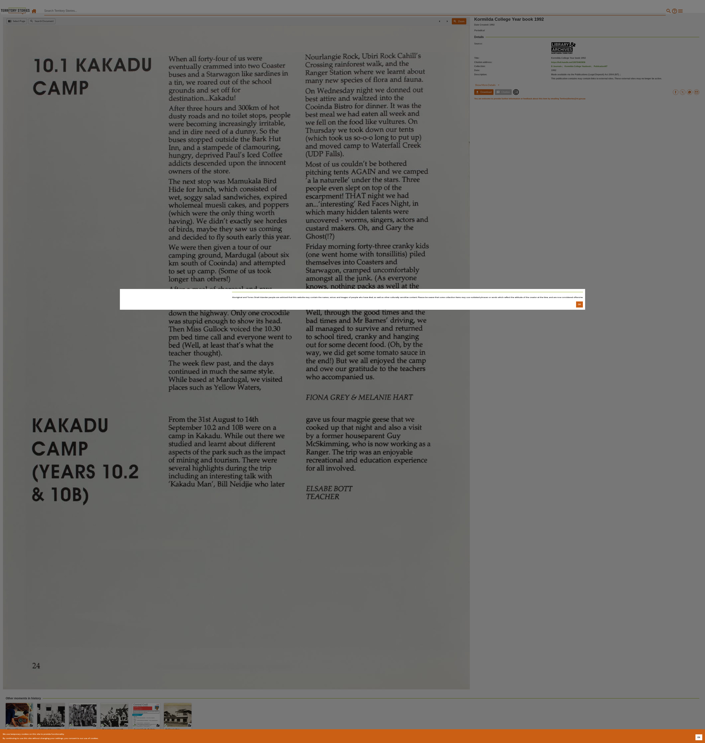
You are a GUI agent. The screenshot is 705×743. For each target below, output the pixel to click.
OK (579, 304)
